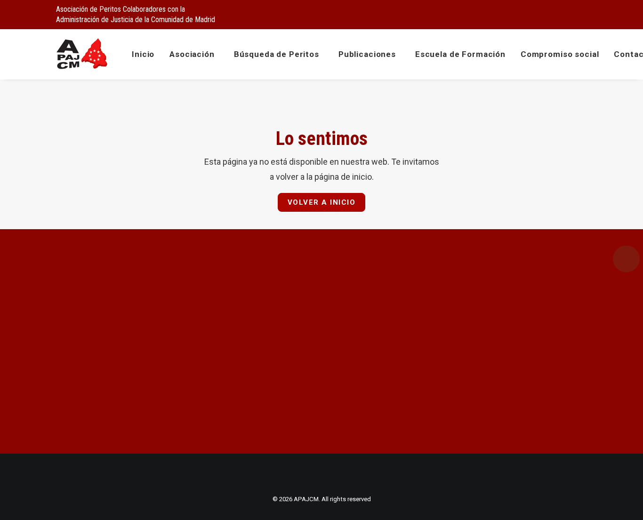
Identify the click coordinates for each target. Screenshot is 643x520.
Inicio (143, 54)
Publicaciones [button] (367, 54)
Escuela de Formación (460, 54)
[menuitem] (536, 12)
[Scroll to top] (625, 501)
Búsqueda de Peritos (276, 54)
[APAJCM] (82, 54)
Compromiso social (560, 54)
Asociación (192, 54)
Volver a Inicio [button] (322, 202)
